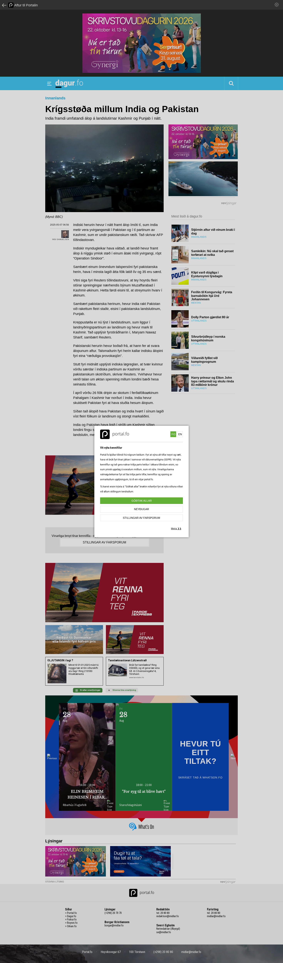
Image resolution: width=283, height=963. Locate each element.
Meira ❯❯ (176, 528)
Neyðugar (141, 509)
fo (173, 434)
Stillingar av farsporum (141, 517)
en (180, 434)
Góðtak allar (141, 500)
